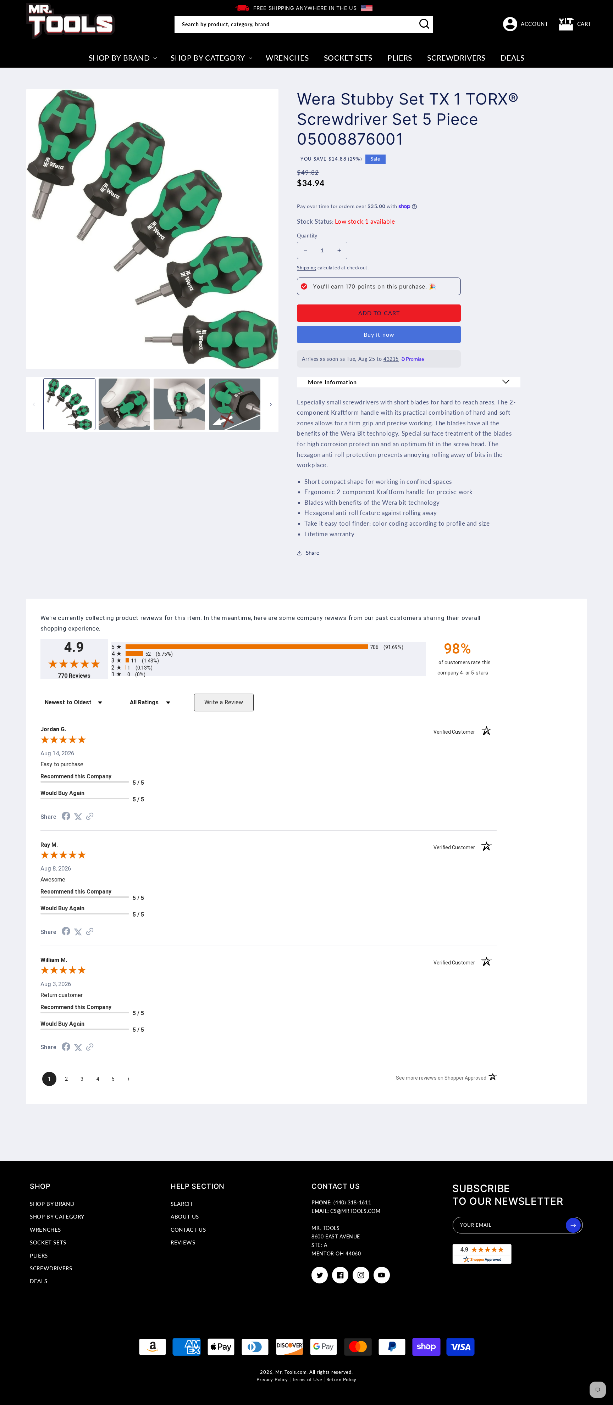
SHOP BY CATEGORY (57, 1216)
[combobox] (304, 24)
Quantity (307, 236)
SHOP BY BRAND (52, 1203)
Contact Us (188, 1229)
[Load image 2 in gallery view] (124, 404)
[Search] (424, 24)
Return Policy (341, 1379)
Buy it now (379, 334)
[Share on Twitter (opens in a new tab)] (78, 816)
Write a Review (223, 702)
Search (181, 1203)
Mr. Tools (285, 1372)
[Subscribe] (573, 1225)
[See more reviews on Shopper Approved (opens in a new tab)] (90, 816)
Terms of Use (307, 1379)
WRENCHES (45, 1229)
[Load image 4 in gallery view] (234, 404)
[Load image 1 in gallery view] (69, 404)
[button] (575, 24)
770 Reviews (83, 675)
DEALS (38, 1281)
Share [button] (312, 552)
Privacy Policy (272, 1379)
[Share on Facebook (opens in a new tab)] (66, 816)
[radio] (268, 646)
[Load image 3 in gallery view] (179, 404)
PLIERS (39, 1255)
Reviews (183, 1242)
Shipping (306, 267)
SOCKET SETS (48, 1242)
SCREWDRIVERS (51, 1268)
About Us (185, 1216)
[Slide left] (34, 404)
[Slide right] (270, 404)
